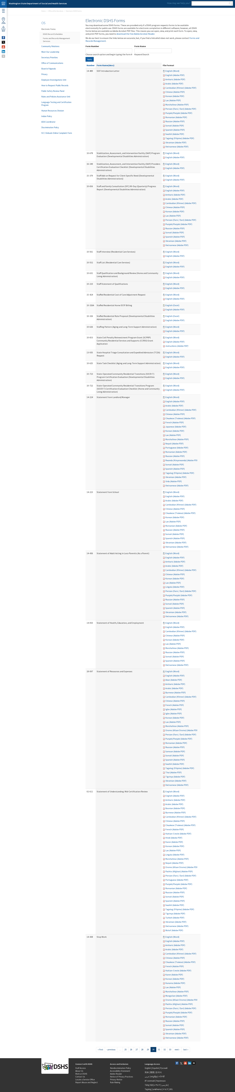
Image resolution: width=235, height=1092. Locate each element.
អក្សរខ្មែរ (154, 1076)
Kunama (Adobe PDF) (175, 983)
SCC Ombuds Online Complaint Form (56, 133)
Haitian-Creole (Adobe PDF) (178, 833)
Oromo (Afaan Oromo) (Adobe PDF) (181, 730)
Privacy (44, 74)
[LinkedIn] (189, 1063)
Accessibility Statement (120, 1071)
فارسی (164, 1085)
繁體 (152, 1072)
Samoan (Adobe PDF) (175, 751)
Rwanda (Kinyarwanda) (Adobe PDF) (182, 460)
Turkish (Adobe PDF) (174, 917)
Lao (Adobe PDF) (173, 100)
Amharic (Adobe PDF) (175, 79)
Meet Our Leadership (50, 52)
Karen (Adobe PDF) (174, 842)
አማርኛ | (157, 1085)
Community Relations (50, 46)
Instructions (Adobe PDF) (176, 346)
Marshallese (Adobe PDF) (177, 104)
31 (159, 1049)
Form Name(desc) (105, 65)
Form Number (92, 46)
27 (137, 1049)
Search (230, 3)
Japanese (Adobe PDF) (175, 426)
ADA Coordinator (48, 122)
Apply (89, 59)
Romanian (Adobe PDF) (176, 117)
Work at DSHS (81, 1074)
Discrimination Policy (50, 127)
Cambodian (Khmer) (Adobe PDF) (180, 87)
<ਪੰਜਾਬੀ (161, 1076)
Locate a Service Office (85, 1079)
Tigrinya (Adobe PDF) (175, 776)
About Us (79, 1071)
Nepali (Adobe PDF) (174, 443)
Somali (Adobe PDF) (174, 125)
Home (43, 11)
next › (177, 1049)
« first (100, 1049)
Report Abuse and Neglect (86, 1082)
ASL (171, 1089)
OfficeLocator (3, 23)
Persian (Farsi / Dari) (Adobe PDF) (180, 108)
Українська (161, 1080)
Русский (163, 1068)
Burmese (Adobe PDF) (175, 692)
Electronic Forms (48, 29)
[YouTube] (185, 1063)
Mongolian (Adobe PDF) (176, 995)
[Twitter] (181, 1063)
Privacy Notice (116, 1079)
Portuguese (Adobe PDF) (176, 447)
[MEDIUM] (3, 56)
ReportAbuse (3, 31)
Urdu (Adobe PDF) (173, 481)
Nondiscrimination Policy (120, 1068)
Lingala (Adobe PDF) (174, 586)
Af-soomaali (150, 1080)
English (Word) (172, 71)
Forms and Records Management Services (56, 39)
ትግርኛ (165, 1089)
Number (91, 65)
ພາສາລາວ (157, 1089)
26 (131, 1049)
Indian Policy (46, 116)
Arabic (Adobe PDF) (174, 83)
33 (170, 1049)
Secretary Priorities (49, 57)
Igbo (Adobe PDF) (173, 709)
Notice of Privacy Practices (121, 1076)
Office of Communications (52, 63)
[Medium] (194, 1063)
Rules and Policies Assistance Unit (55, 96)
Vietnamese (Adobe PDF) (176, 146)
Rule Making (115, 1082)
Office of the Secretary (55, 11)
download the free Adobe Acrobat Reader (135, 33)
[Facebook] (177, 1063)
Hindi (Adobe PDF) (173, 837)
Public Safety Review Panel (52, 91)
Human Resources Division (52, 110)
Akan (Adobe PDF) (173, 679)
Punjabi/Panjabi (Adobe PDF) (178, 113)
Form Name (140, 46)
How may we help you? (178, 3)
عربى (147, 1076)
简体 (147, 1072)
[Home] (3, 4)
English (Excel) (172, 305)
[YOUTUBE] (3, 47)
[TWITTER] (3, 42)
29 (148, 1049)
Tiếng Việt (149, 1085)
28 (142, 1049)
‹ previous (111, 1049)
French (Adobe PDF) (174, 422)
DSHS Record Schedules (53, 34)
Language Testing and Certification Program (56, 103)
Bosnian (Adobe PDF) (175, 808)
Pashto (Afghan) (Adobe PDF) (179, 871)
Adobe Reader (116, 1074)
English (148, 1068)
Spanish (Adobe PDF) (175, 129)
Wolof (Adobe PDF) (174, 930)
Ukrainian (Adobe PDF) (175, 142)
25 (125, 1049)
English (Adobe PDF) (174, 75)
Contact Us (80, 1076)
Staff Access (80, 1068)
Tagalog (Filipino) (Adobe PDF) (179, 138)
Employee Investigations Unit (53, 80)
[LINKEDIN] (3, 51)
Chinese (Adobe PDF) (175, 92)
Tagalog (148, 1089)
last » (185, 1049)
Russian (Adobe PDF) (175, 121)
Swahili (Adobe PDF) (174, 134)
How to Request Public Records (54, 85)
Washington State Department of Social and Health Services (38, 3)
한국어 (159, 1072)
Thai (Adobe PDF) (173, 772)
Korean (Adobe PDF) (174, 96)
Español (155, 1068)
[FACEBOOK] (3, 37)
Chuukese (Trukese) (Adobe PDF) (180, 418)
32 (164, 1049)
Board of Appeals (48, 68)
